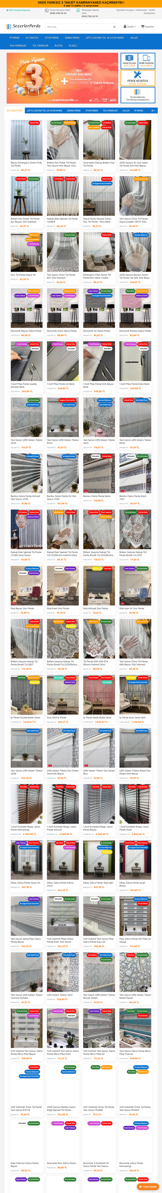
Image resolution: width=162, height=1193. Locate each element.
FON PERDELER (18, 45)
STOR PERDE (52, 37)
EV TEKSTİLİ (32, 37)
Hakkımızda (141, 10)
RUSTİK (58, 45)
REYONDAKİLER (14, 110)
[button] (147, 27)
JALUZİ (134, 37)
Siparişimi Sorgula (125, 10)
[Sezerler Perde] (23, 26)
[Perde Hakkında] (138, 95)
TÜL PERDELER (40, 45)
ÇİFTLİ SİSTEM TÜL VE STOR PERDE (105, 37)
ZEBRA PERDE (72, 37)
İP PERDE (14, 37)
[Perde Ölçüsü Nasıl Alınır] (138, 61)
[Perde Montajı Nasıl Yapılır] (138, 78)
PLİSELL (73, 45)
